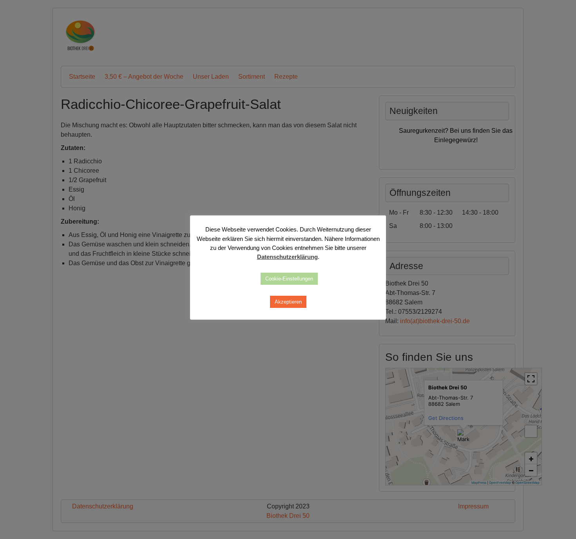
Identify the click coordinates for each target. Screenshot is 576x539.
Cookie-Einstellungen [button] (289, 279)
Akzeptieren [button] (288, 302)
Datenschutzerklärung (287, 256)
